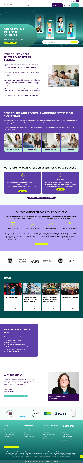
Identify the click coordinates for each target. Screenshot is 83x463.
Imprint (41, 461)
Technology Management (30, 430)
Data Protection (35, 461)
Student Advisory (47, 430)
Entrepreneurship (8, 430)
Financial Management (9, 432)
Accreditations (65, 432)
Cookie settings (48, 461)
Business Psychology (29, 436)
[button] (29, 4)
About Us (64, 430)
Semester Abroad (28, 434)
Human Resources (8, 439)
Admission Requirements (49, 434)
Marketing (6, 436)
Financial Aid (46, 436)
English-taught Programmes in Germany (69, 439)
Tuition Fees (46, 439)
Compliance (55, 461)
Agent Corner (65, 434)
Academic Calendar (67, 436)
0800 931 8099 (9, 391)
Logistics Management (9, 434)
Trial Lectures (46, 432)
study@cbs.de (8, 389)
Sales (25, 432)
